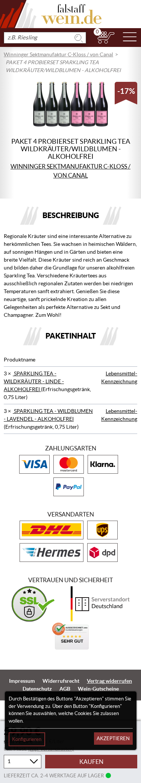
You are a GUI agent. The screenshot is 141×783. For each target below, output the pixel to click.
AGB (64, 689)
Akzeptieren (113, 738)
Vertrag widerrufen (109, 681)
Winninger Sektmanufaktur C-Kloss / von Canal (58, 54)
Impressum (22, 681)
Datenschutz (37, 689)
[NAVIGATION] (129, 37)
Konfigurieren (26, 739)
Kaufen (91, 761)
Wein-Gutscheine (98, 689)
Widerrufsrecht (60, 681)
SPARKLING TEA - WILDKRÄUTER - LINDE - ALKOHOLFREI (34, 381)
